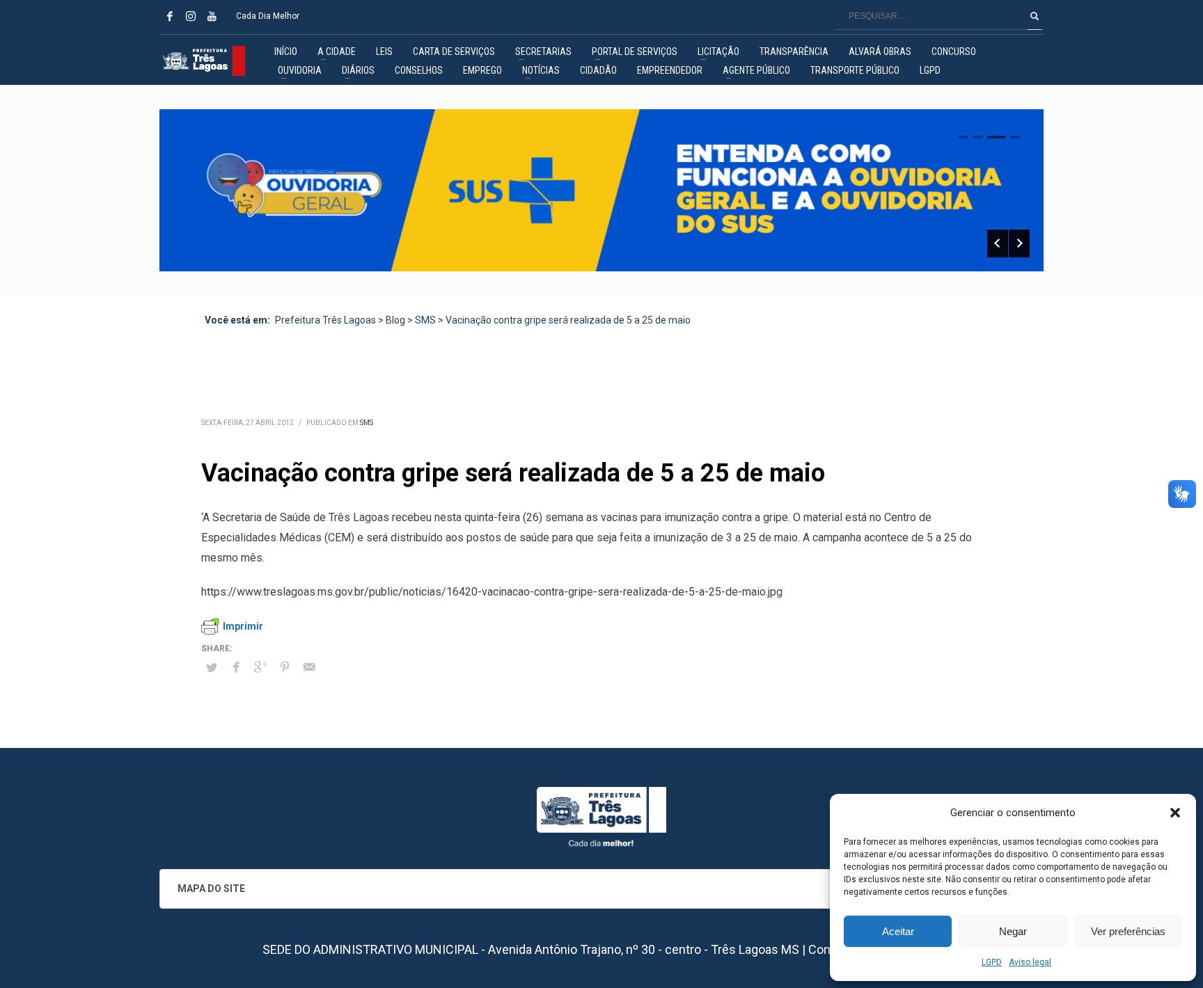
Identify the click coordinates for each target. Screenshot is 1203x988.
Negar (1013, 931)
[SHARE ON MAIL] (309, 667)
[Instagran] (190, 16)
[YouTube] (211, 16)
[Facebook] (169, 16)
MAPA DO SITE (211, 888)
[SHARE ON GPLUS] (260, 667)
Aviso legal (1030, 962)
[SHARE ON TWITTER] (211, 668)
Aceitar (898, 931)
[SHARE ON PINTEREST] (284, 667)
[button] (1175, 813)
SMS (366, 423)
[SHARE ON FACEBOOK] (236, 667)
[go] (1034, 16)
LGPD (992, 962)
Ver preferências (1128, 931)
